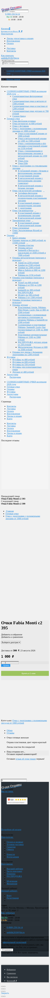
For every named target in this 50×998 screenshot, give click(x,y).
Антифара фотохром (27, 193)
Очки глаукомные (20, 228)
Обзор (9, 730)
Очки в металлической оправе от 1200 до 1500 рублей (32, 139)
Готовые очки (13, 118)
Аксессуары (12, 374)
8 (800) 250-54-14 (12, 14)
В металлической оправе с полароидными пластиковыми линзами (32, 198)
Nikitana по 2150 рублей (29, 275)
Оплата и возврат (15, 842)
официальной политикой (14, 942)
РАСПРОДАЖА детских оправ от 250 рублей (32, 343)
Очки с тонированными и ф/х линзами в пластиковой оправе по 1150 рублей (32, 146)
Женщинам (12, 883)
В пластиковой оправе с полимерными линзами (29, 214)
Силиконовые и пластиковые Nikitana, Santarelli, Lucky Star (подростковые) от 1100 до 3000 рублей (33, 328)
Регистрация (13, 898)
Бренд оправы (19, 238)
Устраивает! (7, 950)
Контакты (11, 51)
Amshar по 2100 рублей (29, 265)
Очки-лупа (23, 161)
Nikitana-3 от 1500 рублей (30, 297)
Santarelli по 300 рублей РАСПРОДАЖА (29, 291)
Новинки (11, 874)
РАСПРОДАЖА (14, 876)
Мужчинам (12, 881)
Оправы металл (25, 248)
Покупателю (7, 34)
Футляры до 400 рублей (23, 359)
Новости (11, 854)
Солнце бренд (19, 116)
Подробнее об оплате (11, 829)
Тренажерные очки (21, 220)
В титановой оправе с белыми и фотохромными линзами (33, 172)
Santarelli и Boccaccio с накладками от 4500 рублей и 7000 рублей (32, 252)
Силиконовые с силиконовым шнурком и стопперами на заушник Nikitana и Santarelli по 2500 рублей (33, 319)
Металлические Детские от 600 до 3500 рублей (33, 348)
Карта (9, 419)
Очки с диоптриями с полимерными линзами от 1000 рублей (29, 129)
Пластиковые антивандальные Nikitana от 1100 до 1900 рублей (32, 337)
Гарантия (11, 847)
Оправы (10, 235)
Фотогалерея (13, 857)
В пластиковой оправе (28, 176)
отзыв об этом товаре (26, 759)
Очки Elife (23, 163)
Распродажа (15, 377)
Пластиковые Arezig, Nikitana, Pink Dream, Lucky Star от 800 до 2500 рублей (33, 310)
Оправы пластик (26, 245)
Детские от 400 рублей (23, 372)
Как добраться (8, 913)
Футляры (11, 357)
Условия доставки (15, 844)
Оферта (10, 849)
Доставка (11, 48)
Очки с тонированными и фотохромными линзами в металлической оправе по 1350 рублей (32, 155)
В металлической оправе (29, 218)
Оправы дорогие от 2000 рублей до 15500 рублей (29, 241)
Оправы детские (20, 305)
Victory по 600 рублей (28, 282)
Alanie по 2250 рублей (28, 263)
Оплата (10, 43)
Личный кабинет (9, 891)
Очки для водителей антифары (27, 190)
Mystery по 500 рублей (28, 295)
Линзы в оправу (14, 416)
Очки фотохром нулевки (24, 121)
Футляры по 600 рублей (23, 362)
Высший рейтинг (15, 869)
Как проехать (7, 55)
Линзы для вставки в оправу (20, 38)
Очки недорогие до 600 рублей (27, 123)
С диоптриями (25, 208)
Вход (9, 895)
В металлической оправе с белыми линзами (30, 187)
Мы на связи (7, 791)
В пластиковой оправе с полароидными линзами (29, 204)
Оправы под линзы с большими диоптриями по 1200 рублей (27, 353)
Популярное (7, 864)
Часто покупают (14, 871)
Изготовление (13, 41)
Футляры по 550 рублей (23, 364)
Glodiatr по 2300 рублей (29, 268)
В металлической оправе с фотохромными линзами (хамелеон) (30, 180)
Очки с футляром (20, 126)
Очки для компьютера (22, 210)
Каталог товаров (13, 79)
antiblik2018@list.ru (10, 58)
